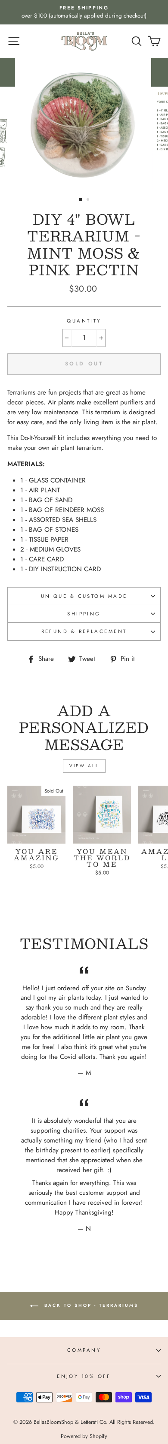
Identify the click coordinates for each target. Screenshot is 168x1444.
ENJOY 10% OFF (84, 1376)
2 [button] (89, 200)
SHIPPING (84, 613)
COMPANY (84, 1350)
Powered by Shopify (84, 1436)
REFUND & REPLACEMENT (84, 631)
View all (84, 766)
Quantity (84, 320)
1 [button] (81, 200)
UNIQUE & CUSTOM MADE (84, 596)
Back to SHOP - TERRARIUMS (90, 1305)
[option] (84, 12)
